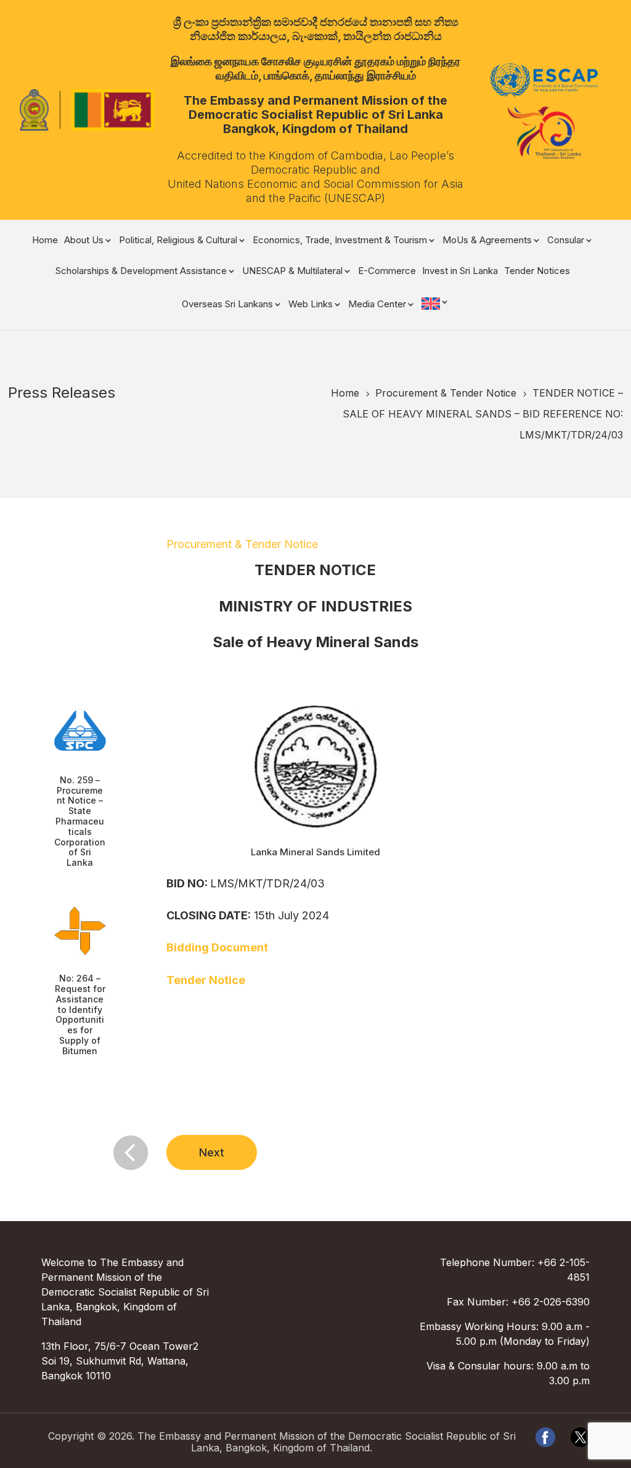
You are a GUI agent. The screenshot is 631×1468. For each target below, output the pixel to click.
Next (211, 1152)
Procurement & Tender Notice (242, 544)
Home (45, 241)
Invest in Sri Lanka (460, 271)
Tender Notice (205, 980)
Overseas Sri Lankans (227, 305)
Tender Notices (537, 271)
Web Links (310, 305)
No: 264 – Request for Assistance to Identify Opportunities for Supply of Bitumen (80, 1014)
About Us (84, 241)
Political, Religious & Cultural (178, 241)
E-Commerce (387, 271)
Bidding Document (217, 947)
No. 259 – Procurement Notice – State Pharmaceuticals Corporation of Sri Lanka (79, 821)
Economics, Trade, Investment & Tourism (340, 241)
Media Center (377, 305)
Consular (565, 241)
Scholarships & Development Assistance (141, 271)
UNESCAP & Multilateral (292, 271)
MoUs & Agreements (487, 241)
